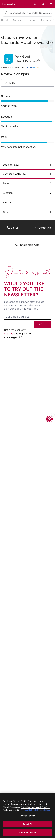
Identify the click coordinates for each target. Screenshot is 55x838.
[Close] (52, 414)
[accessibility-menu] (49, 419)
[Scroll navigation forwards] (52, 20)
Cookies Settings (27, 815)
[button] (35, 4)
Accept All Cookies (27, 832)
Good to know (11, 164)
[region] (27, 815)
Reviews (7, 202)
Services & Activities (14, 173)
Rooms (7, 183)
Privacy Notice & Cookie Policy (35, 810)
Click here (9, 333)
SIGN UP (43, 324)
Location (8, 192)
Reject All (27, 824)
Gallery (7, 212)
